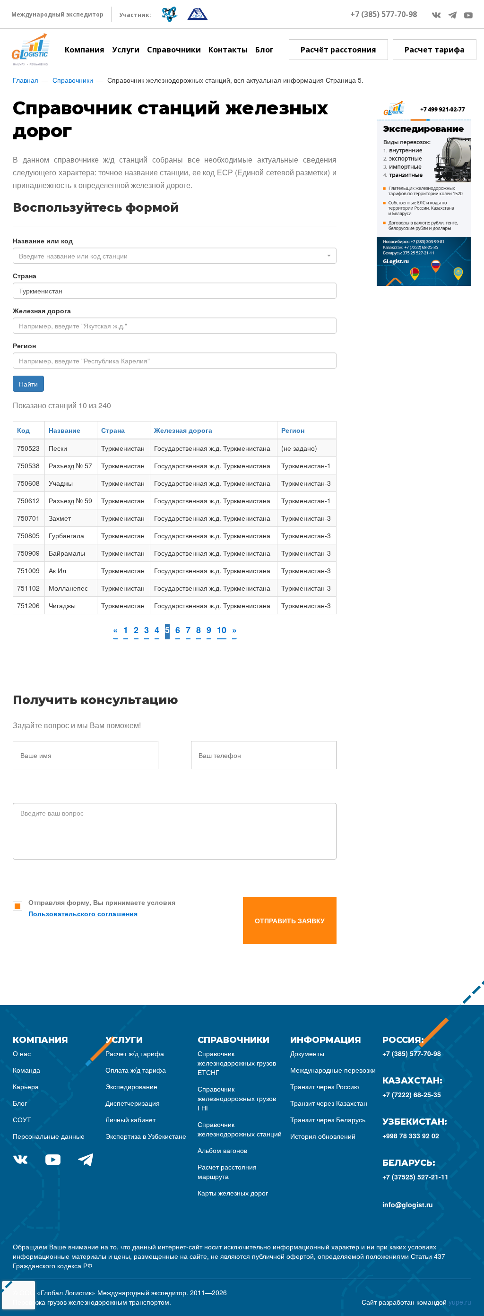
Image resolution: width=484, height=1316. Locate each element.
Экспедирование (131, 1086)
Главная (25, 80)
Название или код (43, 240)
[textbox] (172, 255)
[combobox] (175, 256)
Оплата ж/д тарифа (135, 1070)
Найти (28, 383)
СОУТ (22, 1119)
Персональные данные (49, 1136)
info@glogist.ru (407, 1204)
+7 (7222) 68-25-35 (411, 1094)
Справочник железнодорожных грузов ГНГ (237, 1098)
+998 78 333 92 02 (410, 1135)
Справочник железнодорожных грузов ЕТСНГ (237, 1063)
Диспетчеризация (132, 1103)
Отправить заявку (290, 920)
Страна (24, 275)
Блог (264, 49)
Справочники (174, 49)
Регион (24, 345)
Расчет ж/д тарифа (134, 1053)
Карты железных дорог (233, 1192)
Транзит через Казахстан (328, 1103)
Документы (307, 1053)
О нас (22, 1053)
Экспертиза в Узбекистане (145, 1136)
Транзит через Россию (324, 1086)
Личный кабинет (130, 1119)
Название (64, 430)
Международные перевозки (333, 1070)
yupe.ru (460, 1302)
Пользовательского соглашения (83, 913)
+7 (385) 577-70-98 (383, 14)
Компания (84, 49)
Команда (26, 1070)
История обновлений (322, 1136)
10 (221, 630)
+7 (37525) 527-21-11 (415, 1176)
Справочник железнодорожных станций (240, 1128)
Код (23, 430)
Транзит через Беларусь (327, 1119)
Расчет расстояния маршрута (227, 1171)
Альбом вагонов (222, 1150)
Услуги (125, 49)
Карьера (26, 1086)
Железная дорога (42, 310)
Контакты (228, 49)
